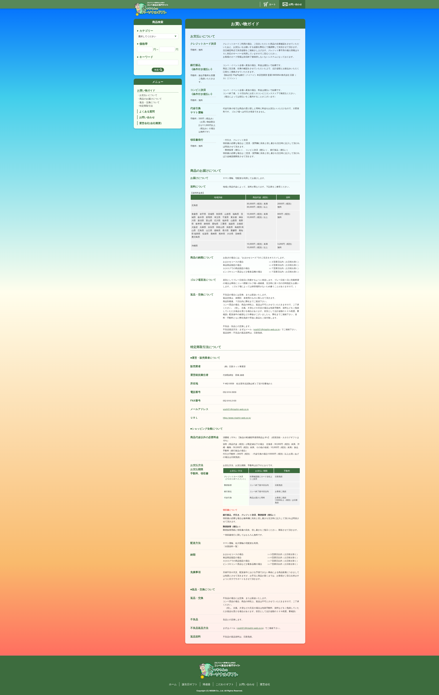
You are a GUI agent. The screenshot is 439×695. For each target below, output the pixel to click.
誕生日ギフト (189, 684)
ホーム (173, 684)
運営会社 (265, 684)
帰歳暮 (206, 684)
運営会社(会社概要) (150, 123)
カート (272, 4)
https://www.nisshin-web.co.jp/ (237, 417)
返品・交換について (149, 102)
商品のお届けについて (150, 98)
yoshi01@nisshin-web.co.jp (267, 329)
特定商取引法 (146, 105)
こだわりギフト (225, 684)
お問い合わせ (295, 4)
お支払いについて (148, 95)
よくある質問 (147, 111)
